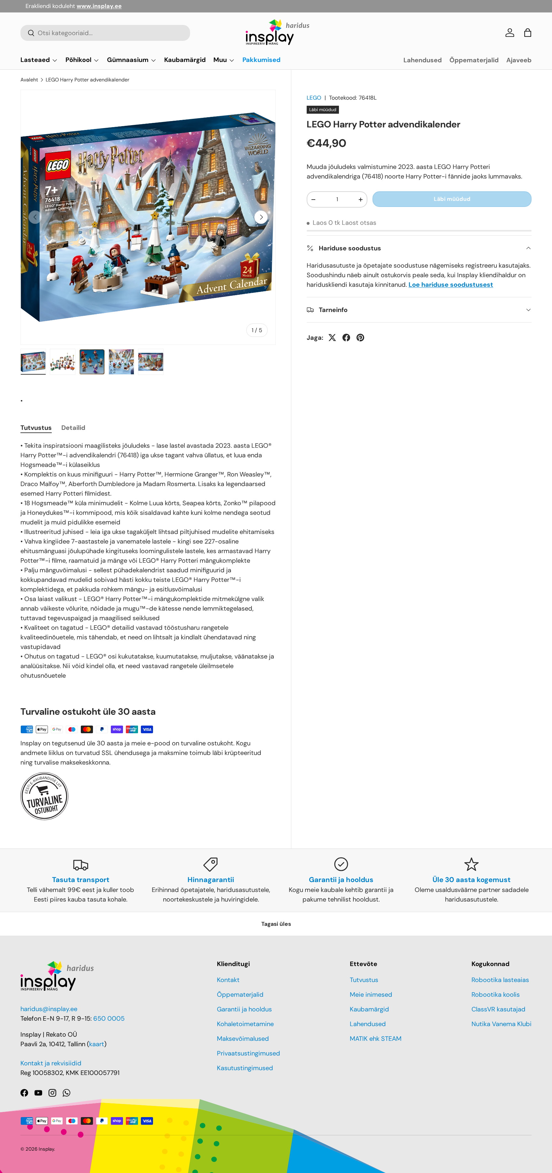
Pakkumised (261, 60)
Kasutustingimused (245, 1068)
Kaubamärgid (185, 60)
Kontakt (228, 980)
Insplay (46, 1149)
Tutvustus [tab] (36, 427)
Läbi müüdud (452, 198)
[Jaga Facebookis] (346, 338)
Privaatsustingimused (248, 1053)
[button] (528, 33)
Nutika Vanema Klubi (501, 1024)
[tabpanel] (148, 560)
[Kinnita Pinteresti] (360, 338)
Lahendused (422, 60)
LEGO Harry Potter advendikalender (87, 80)
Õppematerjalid (474, 60)
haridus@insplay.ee (48, 1009)
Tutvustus (364, 980)
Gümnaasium (128, 60)
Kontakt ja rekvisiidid (50, 1063)
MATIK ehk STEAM (376, 1038)
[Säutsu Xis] (332, 338)
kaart (96, 1044)
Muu (220, 60)
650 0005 (109, 1018)
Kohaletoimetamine (245, 1024)
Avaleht (29, 80)
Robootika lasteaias (500, 980)
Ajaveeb (519, 60)
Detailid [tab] (73, 427)
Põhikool (78, 60)
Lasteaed (35, 60)
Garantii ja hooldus (244, 1009)
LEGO (314, 97)
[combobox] (105, 33)
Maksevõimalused (243, 1038)
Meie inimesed (371, 994)
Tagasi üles (276, 923)
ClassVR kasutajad (498, 1009)
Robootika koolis (495, 994)
